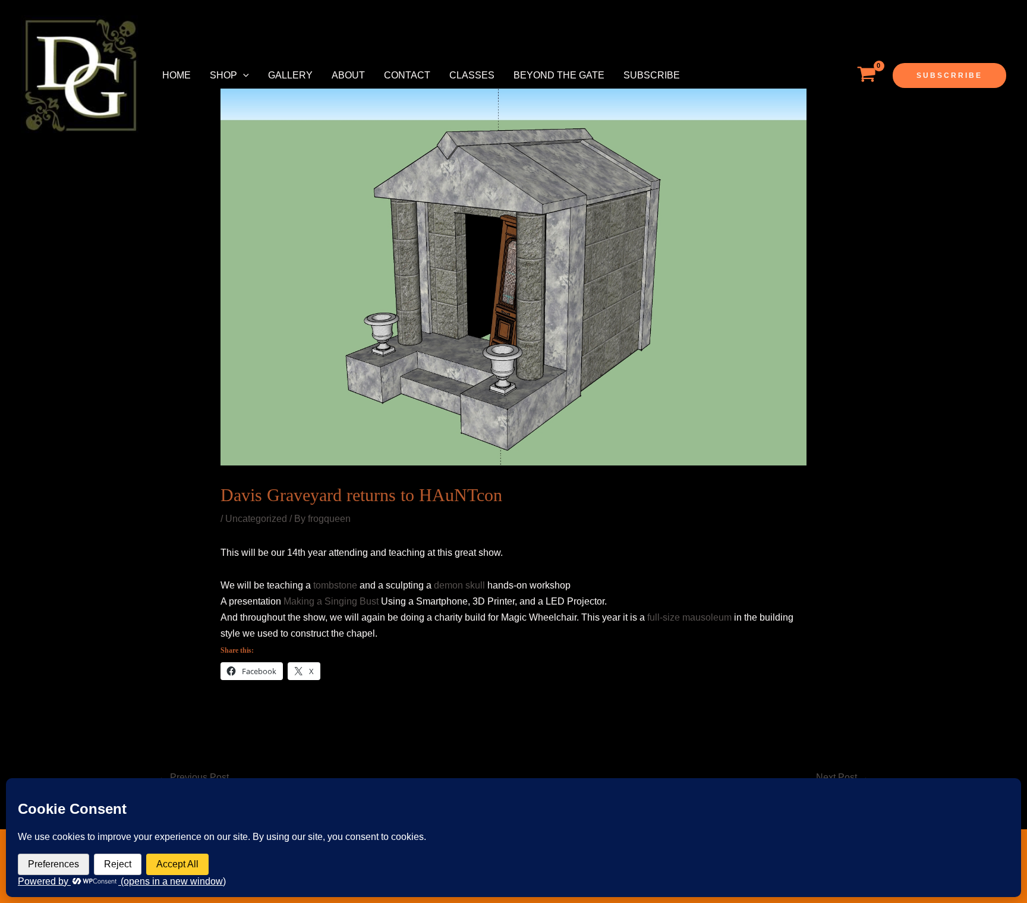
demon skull (459, 585)
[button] (243, 75)
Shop (223, 75)
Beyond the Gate (559, 75)
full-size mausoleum (690, 617)
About (348, 75)
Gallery (290, 75)
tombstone (335, 585)
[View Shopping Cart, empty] (866, 75)
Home (176, 75)
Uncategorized (256, 519)
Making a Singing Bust (331, 601)
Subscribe (651, 75)
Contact (407, 75)
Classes (471, 75)
